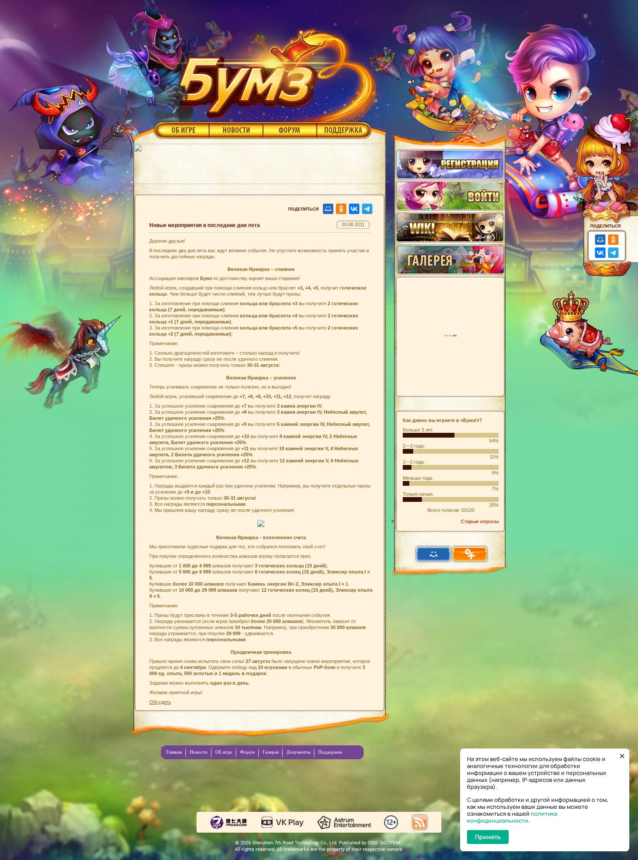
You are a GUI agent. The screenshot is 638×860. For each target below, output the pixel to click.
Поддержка (344, 130)
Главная (174, 752)
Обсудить (160, 702)
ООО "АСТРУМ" (385, 843)
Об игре (181, 130)
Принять (488, 837)
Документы (298, 752)
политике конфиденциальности (512, 817)
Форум (290, 130)
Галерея (271, 752)
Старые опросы (480, 521)
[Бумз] (273, 71)
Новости (236, 130)
